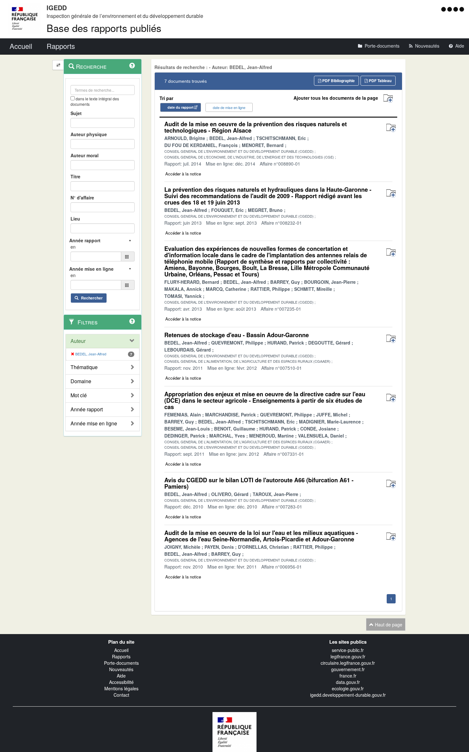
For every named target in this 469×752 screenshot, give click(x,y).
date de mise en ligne (229, 107)
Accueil (121, 650)
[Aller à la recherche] (456, 9)
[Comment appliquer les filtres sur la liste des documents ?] (132, 321)
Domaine (81, 381)
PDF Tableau (379, 80)
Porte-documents (121, 663)
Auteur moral (85, 155)
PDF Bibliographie (338, 80)
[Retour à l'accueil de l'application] (234, 731)
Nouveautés (121, 669)
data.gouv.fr (348, 682)
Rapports (121, 656)
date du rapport (181, 107)
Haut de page (388, 624)
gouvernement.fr (348, 669)
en (73, 247)
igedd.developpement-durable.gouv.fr (348, 695)
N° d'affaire (82, 197)
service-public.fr (348, 650)
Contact (121, 695)
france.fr (347, 675)
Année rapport (87, 409)
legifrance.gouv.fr (348, 656)
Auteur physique (89, 134)
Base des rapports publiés (104, 28)
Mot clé (79, 395)
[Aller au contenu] (450, 9)
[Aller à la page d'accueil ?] (461, 9)
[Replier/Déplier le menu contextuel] (58, 65)
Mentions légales (121, 688)
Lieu (75, 218)
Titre (75, 176)
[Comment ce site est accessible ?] (444, 9)
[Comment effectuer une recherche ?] (132, 65)
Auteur (78, 341)
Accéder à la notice (183, 174)
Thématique (84, 367)
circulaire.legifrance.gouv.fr (348, 663)
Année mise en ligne (94, 423)
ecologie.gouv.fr (348, 688)
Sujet (76, 113)
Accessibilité (121, 682)
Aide (121, 675)
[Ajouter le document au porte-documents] (391, 128)
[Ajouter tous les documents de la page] (388, 98)
